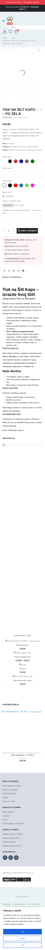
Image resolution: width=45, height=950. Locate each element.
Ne (22, 945)
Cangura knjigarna (19, 904)
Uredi (22, 938)
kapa (9, 150)
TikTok (4, 820)
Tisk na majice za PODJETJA (13, 823)
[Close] (42, 909)
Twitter (9, 271)
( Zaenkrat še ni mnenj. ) (21, 117)
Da (22, 932)
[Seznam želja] (10, 31)
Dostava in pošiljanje (10, 790)
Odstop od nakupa (9, 794)
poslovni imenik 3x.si (23, 896)
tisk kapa (20, 150)
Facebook (4, 271)
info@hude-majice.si (16, 430)
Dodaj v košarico (29, 231)
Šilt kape (35, 146)
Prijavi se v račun (8, 801)
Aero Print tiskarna (34, 904)
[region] (22, 928)
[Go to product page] (22, 730)
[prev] (37, 109)
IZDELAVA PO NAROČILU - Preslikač (21, 146)
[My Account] (4, 31)
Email (23, 271)
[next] (40, 109)
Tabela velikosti (8, 812)
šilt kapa (14, 150)
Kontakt (5, 797)
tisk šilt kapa (38, 150)
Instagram (16, 857)
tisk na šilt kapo (29, 150)
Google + (18, 271)
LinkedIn (14, 271)
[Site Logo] (9, 21)
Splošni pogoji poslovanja (11, 786)
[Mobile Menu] (4, 21)
